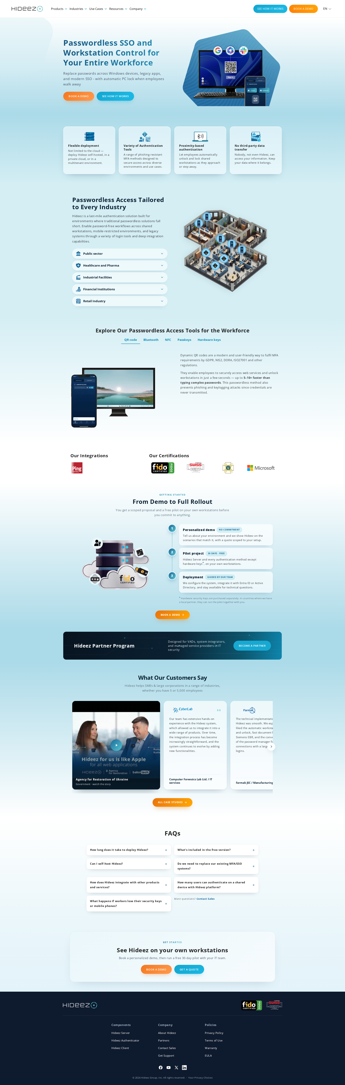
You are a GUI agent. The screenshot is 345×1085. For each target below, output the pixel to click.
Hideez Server (120, 1033)
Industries (77, 9)
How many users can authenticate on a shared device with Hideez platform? (211, 884)
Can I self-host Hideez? (106, 863)
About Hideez (167, 1033)
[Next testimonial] (271, 747)
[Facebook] (160, 1067)
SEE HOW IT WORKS (270, 8)
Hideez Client (120, 1048)
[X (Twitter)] (176, 1067)
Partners (163, 1040)
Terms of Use (213, 1040)
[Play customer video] (116, 745)
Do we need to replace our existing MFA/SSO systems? (210, 866)
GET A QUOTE (189, 969)
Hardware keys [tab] (209, 340)
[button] (327, 8)
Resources (116, 9)
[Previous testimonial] (74, 747)
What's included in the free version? (204, 850)
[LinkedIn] (184, 1067)
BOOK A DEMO (303, 8)
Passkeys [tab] (184, 340)
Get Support (166, 1055)
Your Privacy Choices (200, 1077)
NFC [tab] (168, 340)
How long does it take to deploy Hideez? (119, 850)
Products (57, 9)
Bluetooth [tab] (150, 340)
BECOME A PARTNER (252, 645)
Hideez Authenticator (125, 1040)
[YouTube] (168, 1067)
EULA (208, 1055)
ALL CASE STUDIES (170, 802)
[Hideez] (80, 1005)
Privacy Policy (214, 1033)
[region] (172, 746)
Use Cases (96, 9)
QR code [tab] (130, 340)
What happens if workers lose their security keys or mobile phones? (126, 903)
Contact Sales (206, 898)
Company (136, 9)
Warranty (211, 1048)
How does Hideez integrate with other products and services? (124, 884)
